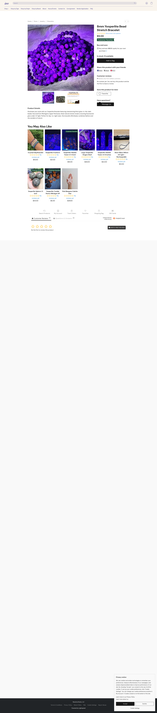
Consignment (71, 9)
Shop (6, 9)
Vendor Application (82, 9)
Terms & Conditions (56, 705)
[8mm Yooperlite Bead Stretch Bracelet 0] (48, 98)
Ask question (117, 33)
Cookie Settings (91, 705)
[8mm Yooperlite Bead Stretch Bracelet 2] (73, 98)
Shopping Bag (99, 213)
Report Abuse (102, 705)
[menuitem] (125, 21)
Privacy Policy (68, 705)
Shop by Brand (36, 9)
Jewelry (42, 21)
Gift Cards (112, 213)
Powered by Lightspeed (78, 708)
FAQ (91, 9)
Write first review (117, 227)
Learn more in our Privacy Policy (125, 697)
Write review (109, 33)
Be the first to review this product (42, 230)
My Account (58, 213)
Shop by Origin (25, 9)
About (44, 9)
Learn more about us (122, 699)
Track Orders (71, 213)
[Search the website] (134, 3)
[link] (135, 707)
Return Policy (77, 705)
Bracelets (50, 21)
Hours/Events (52, 9)
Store (35, 21)
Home (30, 21)
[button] (6, 3)
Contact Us (61, 9)
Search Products (44, 213)
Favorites (85, 213)
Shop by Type (15, 9)
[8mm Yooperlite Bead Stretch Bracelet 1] (61, 98)
